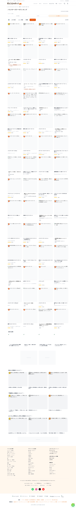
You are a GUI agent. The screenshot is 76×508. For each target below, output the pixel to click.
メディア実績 (48, 485)
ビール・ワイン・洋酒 (11, 475)
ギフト (40, 3)
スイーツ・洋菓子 (18, 6)
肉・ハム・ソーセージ (11, 453)
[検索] (64, 3)
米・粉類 (8, 464)
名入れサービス (31, 467)
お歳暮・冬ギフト (52, 473)
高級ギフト (30, 464)
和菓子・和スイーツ (10, 452)
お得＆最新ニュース (52, 453)
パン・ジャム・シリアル (11, 461)
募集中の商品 (51, 458)
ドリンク (8, 472)
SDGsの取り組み (55, 499)
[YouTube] (43, 489)
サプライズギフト (31, 466)
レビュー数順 (20, 19)
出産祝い (29, 456)
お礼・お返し (30, 458)
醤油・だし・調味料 (10, 459)
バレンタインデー (52, 464)
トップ (8, 6)
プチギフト (30, 453)
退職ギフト (30, 472)
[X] (40, 489)
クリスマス (51, 472)
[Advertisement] (28, 358)
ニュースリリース (48, 499)
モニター (60, 3)
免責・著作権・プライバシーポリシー (31, 485)
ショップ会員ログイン (47, 483)
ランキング (45, 3)
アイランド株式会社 (25, 499)
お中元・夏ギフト (52, 470)
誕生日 (29, 461)
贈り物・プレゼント (31, 450)
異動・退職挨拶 (31, 473)
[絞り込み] (9, 20)
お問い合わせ (42, 485)
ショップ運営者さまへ (38, 483)
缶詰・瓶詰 (9, 470)
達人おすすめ (51, 3)
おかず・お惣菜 (10, 456)
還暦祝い (29, 459)
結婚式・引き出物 (31, 470)
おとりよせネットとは (28, 483)
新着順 (27, 19)
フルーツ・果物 (10, 467)
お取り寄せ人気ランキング (54, 448)
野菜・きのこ (9, 469)
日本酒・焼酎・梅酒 (10, 473)
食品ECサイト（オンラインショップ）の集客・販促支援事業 (24, 501)
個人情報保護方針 (32, 499)
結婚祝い (29, 455)
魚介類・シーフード (10, 455)
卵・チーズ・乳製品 (10, 466)
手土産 (29, 452)
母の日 (50, 467)
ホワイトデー (51, 465)
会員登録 (51, 459)
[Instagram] (36, 489)
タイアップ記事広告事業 (62, 501)
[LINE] (33, 489)
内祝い (29, 469)
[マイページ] (67, 3)
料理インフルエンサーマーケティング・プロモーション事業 (46, 501)
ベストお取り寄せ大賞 (53, 451)
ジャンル (35, 3)
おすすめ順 (13, 19)
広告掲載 (42, 499)
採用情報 (38, 499)
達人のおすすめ (52, 450)
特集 (56, 3)
